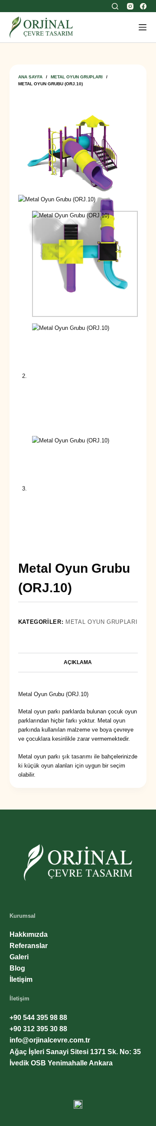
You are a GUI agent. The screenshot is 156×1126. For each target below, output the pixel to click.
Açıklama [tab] (78, 662)
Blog (17, 968)
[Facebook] (143, 6)
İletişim (21, 979)
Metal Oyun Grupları (101, 622)
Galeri (19, 957)
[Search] (115, 6)
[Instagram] (130, 6)
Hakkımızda (29, 934)
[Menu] (142, 27)
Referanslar (29, 945)
